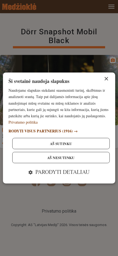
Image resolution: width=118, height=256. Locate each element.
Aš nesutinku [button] (61, 157)
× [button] (106, 79)
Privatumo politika (23, 122)
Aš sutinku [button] (61, 143)
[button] (59, 131)
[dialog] (59, 128)
